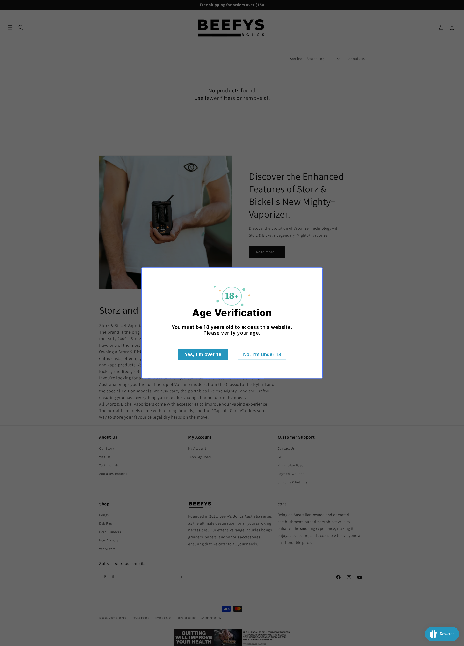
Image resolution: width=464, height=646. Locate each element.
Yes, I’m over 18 (203, 354)
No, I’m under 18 (262, 354)
